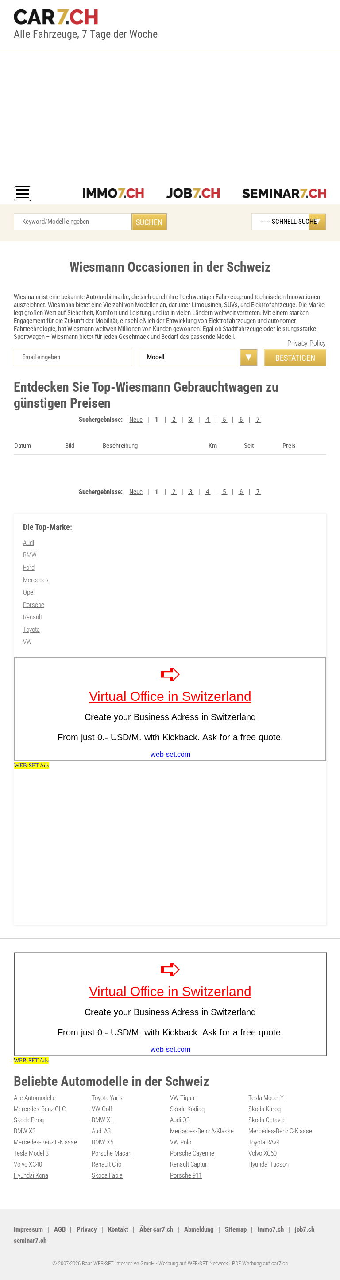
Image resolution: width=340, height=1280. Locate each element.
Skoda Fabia (107, 1175)
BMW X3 (24, 1131)
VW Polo (180, 1142)
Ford (29, 568)
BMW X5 (102, 1142)
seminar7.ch (30, 1241)
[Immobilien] (113, 194)
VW (27, 642)
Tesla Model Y (266, 1098)
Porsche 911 (186, 1175)
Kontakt (118, 1229)
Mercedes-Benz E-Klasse (45, 1142)
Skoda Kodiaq (187, 1109)
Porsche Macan (111, 1153)
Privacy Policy (306, 343)
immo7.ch (271, 1229)
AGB (60, 1229)
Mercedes (36, 580)
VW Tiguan (183, 1098)
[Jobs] (193, 194)
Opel (29, 592)
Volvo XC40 (28, 1164)
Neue (136, 420)
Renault (32, 617)
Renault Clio (106, 1164)
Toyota (31, 630)
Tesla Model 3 (31, 1153)
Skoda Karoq (264, 1109)
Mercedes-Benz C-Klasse (280, 1131)
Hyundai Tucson (268, 1164)
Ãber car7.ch (156, 1229)
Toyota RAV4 (264, 1142)
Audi (28, 543)
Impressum (28, 1229)
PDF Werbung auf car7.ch (260, 1263)
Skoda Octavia (266, 1120)
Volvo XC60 (262, 1153)
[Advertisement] (170, 120)
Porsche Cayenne (192, 1153)
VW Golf (102, 1109)
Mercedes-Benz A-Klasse (202, 1131)
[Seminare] (284, 194)
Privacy (87, 1229)
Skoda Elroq (29, 1120)
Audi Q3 (179, 1120)
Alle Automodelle (35, 1098)
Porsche (33, 605)
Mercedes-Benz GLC (40, 1109)
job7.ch (304, 1229)
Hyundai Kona (31, 1175)
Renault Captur (188, 1164)
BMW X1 (102, 1120)
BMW (30, 555)
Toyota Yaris (107, 1098)
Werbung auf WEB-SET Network (193, 1263)
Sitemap (236, 1229)
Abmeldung (199, 1229)
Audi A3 (101, 1131)
